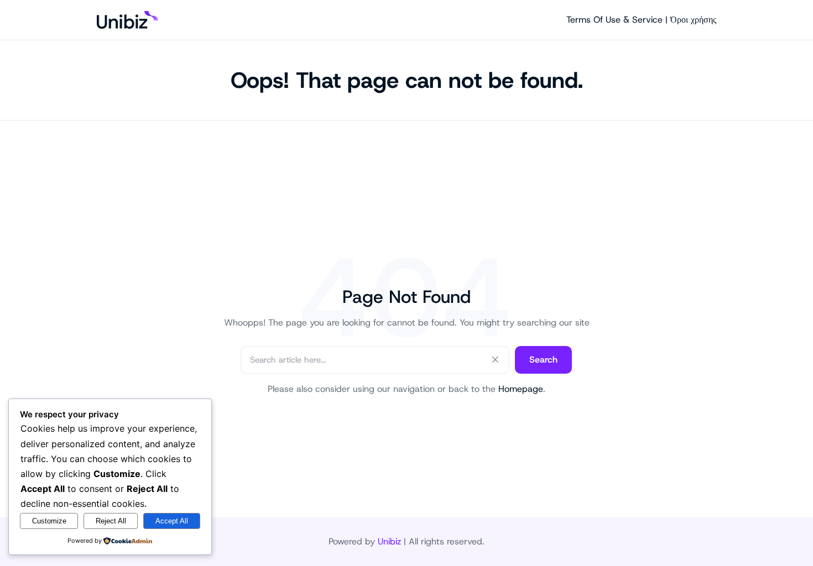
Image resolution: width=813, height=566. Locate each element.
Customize (49, 521)
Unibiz (389, 541)
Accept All (171, 521)
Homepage (520, 389)
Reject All (111, 521)
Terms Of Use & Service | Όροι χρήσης (641, 19)
